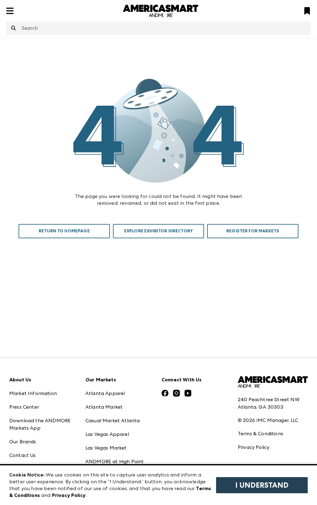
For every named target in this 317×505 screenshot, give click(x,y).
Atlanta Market (104, 407)
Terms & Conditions (260, 434)
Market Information (33, 393)
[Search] (13, 28)
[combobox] (158, 28)
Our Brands (22, 442)
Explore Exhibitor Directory (158, 231)
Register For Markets (252, 231)
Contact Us (22, 455)
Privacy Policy (253, 447)
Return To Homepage (64, 231)
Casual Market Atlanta (112, 421)
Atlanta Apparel (105, 393)
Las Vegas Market (106, 448)
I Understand (262, 485)
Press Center (24, 407)
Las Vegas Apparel (107, 434)
